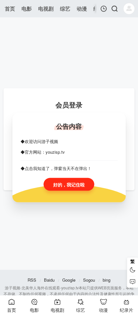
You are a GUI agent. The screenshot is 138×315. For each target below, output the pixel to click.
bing (106, 280)
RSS (32, 280)
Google (68, 280)
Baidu (49, 280)
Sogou (89, 280)
